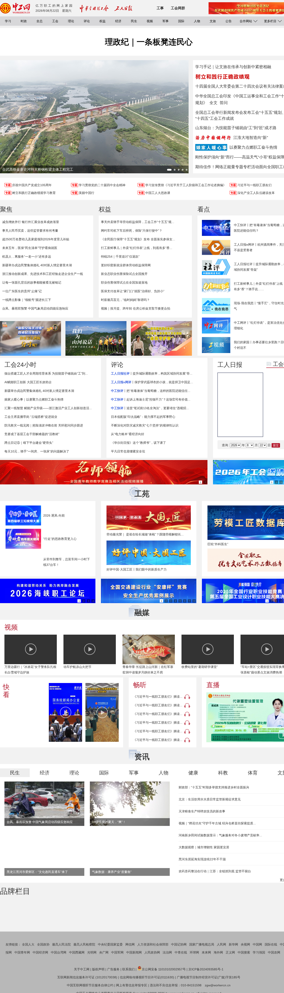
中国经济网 (40, 952)
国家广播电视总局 (201, 944)
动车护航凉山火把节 (77, 667)
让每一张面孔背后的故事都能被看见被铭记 (31, 282)
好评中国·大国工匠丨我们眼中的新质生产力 (136, 569)
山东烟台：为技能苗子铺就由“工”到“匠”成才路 (235, 128)
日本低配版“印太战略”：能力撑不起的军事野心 (143, 417)
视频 (150, 21)
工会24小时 (20, 364)
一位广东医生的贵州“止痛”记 (22, 291)
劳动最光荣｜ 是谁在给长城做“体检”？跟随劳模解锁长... (145, 534)
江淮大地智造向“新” (250, 137)
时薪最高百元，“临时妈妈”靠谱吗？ (125, 300)
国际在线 (271, 944)
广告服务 (113, 969)
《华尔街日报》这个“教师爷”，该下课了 (138, 442)
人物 (197, 21)
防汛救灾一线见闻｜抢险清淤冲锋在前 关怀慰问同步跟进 (43, 425)
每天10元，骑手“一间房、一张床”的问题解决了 (36, 451)
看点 (203, 209)
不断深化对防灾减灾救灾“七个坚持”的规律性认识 (144, 425)
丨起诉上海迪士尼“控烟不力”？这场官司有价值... (150, 399)
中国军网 (117, 952)
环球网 (194, 952)
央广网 (103, 952)
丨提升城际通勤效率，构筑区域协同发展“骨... (151, 373)
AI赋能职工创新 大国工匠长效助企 (28, 382)
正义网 (230, 952)
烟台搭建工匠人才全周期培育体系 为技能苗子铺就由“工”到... (46, 373)
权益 (102, 21)
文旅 (213, 21)
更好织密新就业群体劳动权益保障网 (126, 265)
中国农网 (274, 952)
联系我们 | (129, 969)
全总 (39, 21)
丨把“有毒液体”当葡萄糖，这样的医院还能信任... (150, 391)
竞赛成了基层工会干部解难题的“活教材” (31, 434)
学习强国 (259, 952)
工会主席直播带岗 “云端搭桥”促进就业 (30, 417)
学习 (8, 21)
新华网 (233, 944)
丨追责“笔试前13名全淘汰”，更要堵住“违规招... (150, 408)
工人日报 (229, 364)
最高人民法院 (61, 944)
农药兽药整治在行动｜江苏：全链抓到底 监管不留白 (215, 871)
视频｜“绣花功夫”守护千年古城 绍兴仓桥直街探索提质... (217, 823)
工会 (55, 21)
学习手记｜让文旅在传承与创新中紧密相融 (233, 67)
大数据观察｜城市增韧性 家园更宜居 (204, 847)
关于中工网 (81, 969)
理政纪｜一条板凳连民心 (149, 41)
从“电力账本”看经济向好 (127, 434)
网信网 (130, 944)
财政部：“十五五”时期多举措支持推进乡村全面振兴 (214, 787)
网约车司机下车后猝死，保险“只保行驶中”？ (131, 230)
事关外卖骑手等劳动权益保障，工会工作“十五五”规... (137, 222)
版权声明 (98, 969)
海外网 (218, 952)
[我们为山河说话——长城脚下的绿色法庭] (95, 338)
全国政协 (43, 944)
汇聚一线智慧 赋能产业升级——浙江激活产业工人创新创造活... (48, 408)
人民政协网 (152, 952)
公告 (228, 21)
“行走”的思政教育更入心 (60, 539)
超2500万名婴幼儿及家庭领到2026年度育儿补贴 (35, 239)
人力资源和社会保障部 (152, 944)
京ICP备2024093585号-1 (205, 969)
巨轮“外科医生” (217, 544)
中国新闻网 (134, 952)
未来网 (206, 952)
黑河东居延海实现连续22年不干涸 (202, 859)
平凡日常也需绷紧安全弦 (128, 451)
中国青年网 (22, 952)
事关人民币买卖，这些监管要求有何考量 (30, 230)
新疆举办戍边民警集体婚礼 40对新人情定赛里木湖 (37, 265)
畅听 (139, 685)
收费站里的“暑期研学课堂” (199, 667)
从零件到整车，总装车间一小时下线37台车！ (66, 562)
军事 (165, 21)
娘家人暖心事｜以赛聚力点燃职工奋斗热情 (33, 399)
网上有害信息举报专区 (131, 985)
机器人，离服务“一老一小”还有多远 (26, 256)
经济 (118, 21)
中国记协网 (179, 944)
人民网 (221, 944)
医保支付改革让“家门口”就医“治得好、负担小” (132, 291)
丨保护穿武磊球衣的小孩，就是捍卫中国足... (152, 382)
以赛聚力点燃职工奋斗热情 (253, 147)
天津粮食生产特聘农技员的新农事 (202, 811)
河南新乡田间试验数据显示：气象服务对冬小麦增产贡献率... (220, 835)
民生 (134, 21)
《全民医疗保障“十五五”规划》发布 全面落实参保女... (138, 239)
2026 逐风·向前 (54, 515)
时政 (24, 21)
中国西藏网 (77, 952)
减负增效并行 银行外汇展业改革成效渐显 (30, 222)
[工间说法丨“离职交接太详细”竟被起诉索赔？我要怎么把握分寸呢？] (30, 338)
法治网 (167, 952)
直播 (213, 685)
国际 (181, 21)
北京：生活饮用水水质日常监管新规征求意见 (210, 799)
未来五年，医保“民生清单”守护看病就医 (29, 248)
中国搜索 (244, 952)
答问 (224, 103)
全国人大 (28, 944)
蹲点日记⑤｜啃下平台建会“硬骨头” (28, 442)
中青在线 (181, 952)
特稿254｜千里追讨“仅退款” (120, 256)
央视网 (245, 944)
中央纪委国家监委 (110, 944)
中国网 (257, 944)
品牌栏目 (15, 891)
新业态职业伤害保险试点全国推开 (124, 274)
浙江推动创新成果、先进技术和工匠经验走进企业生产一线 (42, 274)
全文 (213, 103)
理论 (71, 21)
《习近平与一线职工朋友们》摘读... (157, 696)
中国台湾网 (58, 952)
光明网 (92, 952)
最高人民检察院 (84, 944)
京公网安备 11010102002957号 (164, 969)
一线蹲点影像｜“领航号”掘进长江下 (26, 300)
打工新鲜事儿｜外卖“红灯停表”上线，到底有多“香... (136, 248)
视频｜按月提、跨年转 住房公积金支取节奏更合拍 (135, 308)
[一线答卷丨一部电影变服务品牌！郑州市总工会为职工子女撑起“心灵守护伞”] (161, 338)
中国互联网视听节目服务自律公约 (90, 985)
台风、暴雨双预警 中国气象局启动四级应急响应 (35, 308)
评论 (87, 21)
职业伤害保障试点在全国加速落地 (124, 282)
